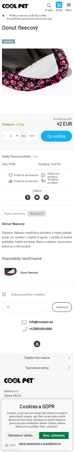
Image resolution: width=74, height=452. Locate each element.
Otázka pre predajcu (54, 175)
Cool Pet (56, 164)
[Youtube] (37, 344)
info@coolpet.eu (41, 322)
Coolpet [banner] (15, 7)
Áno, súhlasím (54, 435)
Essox (32, 135)
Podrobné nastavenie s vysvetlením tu (37, 443)
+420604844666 (40, 329)
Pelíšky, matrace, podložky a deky (28, 15)
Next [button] (67, 72)
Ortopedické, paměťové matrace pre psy (29, 18)
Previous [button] (7, 72)
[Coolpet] (3, 15)
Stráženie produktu (53, 181)
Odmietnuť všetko (20, 435)
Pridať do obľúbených (26, 175)
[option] (37, 72)
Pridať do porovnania (26, 181)
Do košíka (56, 136)
